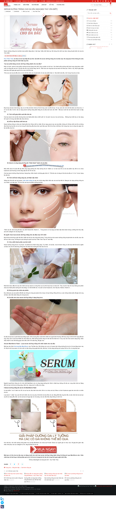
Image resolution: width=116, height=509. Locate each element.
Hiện (24, 55)
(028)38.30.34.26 (50, 1)
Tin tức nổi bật (92, 21)
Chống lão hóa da (92, 30)
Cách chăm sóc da (93, 32)
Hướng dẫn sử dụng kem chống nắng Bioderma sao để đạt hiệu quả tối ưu (12, 479)
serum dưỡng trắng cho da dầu (26, 235)
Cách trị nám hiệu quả (93, 25)
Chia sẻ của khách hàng (94, 39)
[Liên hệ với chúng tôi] (2, 506)
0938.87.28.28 (33, 1)
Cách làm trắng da (93, 23)
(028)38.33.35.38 (59, 1)
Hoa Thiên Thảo (36, 11)
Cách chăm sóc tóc (93, 35)
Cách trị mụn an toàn (93, 28)
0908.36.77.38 (25, 1)
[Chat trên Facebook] (2, 502)
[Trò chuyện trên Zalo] (2, 498)
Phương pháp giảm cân (94, 37)
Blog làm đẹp (93, 18)
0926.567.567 (16, 490)
